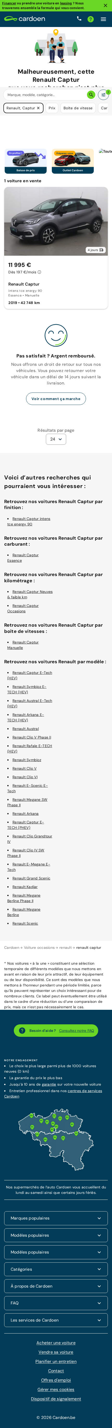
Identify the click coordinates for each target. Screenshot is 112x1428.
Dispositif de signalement (56, 1399)
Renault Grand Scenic (31, 878)
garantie (49, 1084)
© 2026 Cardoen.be (55, 1417)
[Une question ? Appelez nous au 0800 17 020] (79, 19)
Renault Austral (26, 728)
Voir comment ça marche (56, 398)
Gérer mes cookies (56, 1389)
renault (65, 947)
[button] (38, 108)
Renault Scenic (25, 923)
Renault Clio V (25, 768)
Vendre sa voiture (56, 1352)
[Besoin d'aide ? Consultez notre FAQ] (90, 19)
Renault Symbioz (27, 759)
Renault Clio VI (25, 777)
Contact (56, 1370)
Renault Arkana (26, 813)
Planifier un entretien (56, 1361)
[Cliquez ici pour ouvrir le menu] (103, 19)
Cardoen (11, 947)
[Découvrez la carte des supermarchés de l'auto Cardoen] (56, 1169)
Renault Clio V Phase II (32, 737)
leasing (66, 3)
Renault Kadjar (25, 886)
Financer (9, 3)
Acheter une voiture (56, 1342)
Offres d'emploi (56, 1380)
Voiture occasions (39, 947)
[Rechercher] (91, 95)
